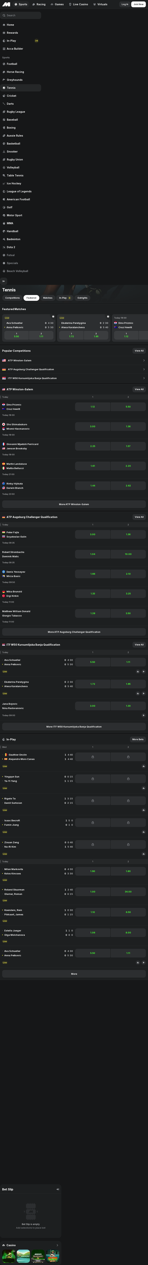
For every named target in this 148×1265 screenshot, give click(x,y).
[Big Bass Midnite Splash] (52, 1256)
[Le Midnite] (23, 1256)
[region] (20, 143)
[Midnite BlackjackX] (38, 1256)
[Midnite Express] (8, 1256)
